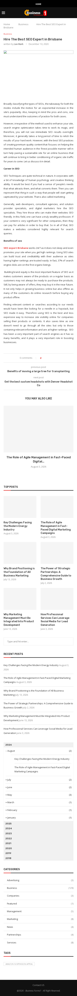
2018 (8, 858)
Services (40, 942)
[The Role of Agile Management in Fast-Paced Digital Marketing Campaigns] (38, 429)
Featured (40, 903)
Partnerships (40, 934)
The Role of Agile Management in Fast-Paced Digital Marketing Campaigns (56, 528)
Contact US (38, 985)
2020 (8, 848)
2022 (8, 838)
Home (38, 4)
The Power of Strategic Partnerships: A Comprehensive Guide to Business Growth (56, 574)
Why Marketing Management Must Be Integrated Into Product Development (19, 620)
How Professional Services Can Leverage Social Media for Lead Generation (55, 620)
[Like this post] (43, 358)
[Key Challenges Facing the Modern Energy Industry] (20, 507)
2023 (8, 833)
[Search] (73, 13)
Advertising (40, 880)
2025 (8, 823)
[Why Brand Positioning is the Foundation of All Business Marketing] (20, 553)
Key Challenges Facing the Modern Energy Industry (18, 526)
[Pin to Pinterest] (54, 358)
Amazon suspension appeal (19, 964)
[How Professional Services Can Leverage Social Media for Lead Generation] (57, 599)
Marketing (40, 919)
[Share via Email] (57, 358)
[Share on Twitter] (51, 358)
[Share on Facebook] (47, 358)
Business (23, 24)
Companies (40, 895)
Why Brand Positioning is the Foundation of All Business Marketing (19, 572)
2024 (8, 828)
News (40, 926)
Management (40, 911)
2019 (8, 853)
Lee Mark (18, 44)
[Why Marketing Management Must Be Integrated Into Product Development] (20, 599)
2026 (8, 744)
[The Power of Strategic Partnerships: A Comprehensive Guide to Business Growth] (57, 553)
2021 (8, 843)
